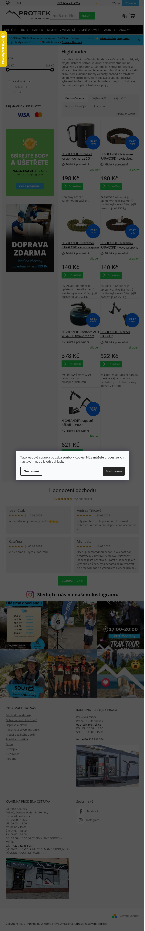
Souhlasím (114, 471)
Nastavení (31, 471)
